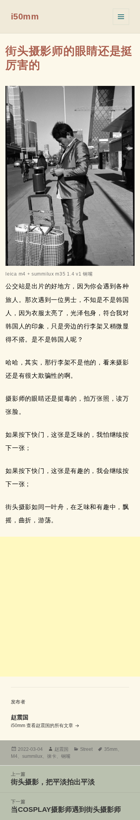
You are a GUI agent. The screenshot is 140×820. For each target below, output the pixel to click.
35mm (110, 749)
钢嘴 (65, 756)
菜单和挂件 (121, 17)
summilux (32, 756)
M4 (14, 756)
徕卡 (51, 756)
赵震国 (61, 749)
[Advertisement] (70, 607)
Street (86, 749)
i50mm (25, 16)
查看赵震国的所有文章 (50, 725)
